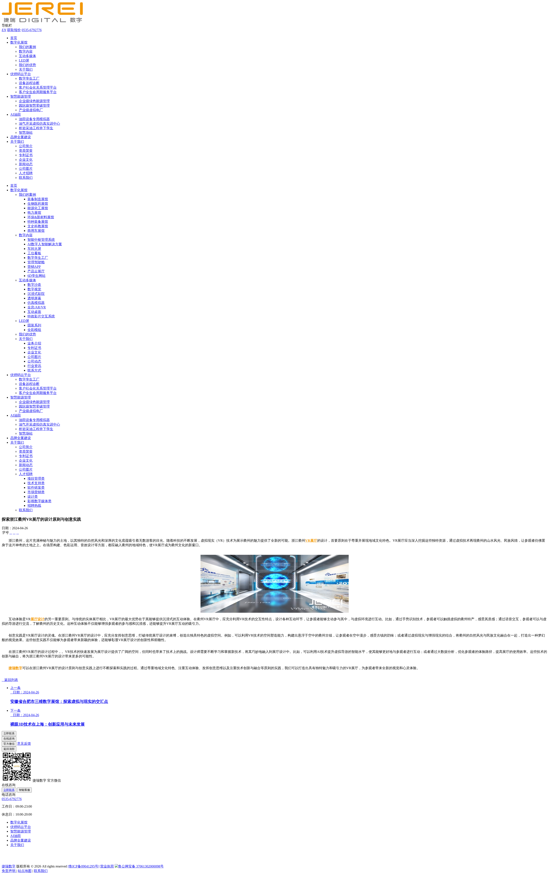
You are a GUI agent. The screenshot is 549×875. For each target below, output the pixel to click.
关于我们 (26, 69)
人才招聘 (26, 173)
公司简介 (26, 146)
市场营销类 (36, 492)
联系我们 (26, 177)
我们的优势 (27, 65)
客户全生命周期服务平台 (38, 92)
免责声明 (9, 871)
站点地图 (25, 871)
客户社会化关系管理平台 (38, 87)
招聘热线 (34, 505)
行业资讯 (34, 366)
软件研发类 (36, 487)
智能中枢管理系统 (41, 239)
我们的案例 (27, 47)
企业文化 (26, 159)
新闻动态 (26, 164)
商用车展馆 (36, 230)
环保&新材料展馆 (40, 217)
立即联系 (9, 790)
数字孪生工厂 (29, 78)
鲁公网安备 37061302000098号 (141, 866)
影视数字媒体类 (39, 501)
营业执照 (107, 866)
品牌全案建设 (20, 137)
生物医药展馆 (37, 203)
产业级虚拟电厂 (31, 110)
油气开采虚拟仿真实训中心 (39, 123)
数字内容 (26, 51)
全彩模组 (34, 330)
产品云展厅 (36, 271)
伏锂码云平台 (20, 74)
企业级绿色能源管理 (34, 101)
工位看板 (34, 253)
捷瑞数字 (15, 668)
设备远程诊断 (29, 83)
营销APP (34, 266)
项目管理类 (36, 478)
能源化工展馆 (37, 208)
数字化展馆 (18, 42)
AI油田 (15, 114)
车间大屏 (34, 248)
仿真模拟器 (36, 303)
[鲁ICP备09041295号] (83, 866)
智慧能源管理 (20, 96)
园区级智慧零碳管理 (34, 105)
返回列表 (10, 680)
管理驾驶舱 (36, 262)
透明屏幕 (34, 298)
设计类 (32, 496)
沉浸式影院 (36, 294)
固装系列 (34, 325)
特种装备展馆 (37, 221)
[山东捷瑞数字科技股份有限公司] (44, 21)
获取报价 (14, 30)
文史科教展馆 (37, 226)
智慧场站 (26, 132)
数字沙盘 (34, 285)
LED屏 (24, 60)
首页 (13, 38)
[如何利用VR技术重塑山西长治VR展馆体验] (275, 611)
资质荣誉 (26, 150)
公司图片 (26, 168)
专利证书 (26, 155)
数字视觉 (34, 289)
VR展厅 (311, 540)
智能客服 (24, 790)
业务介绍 (34, 343)
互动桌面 (34, 312)
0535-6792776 (32, 30)
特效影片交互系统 (41, 316)
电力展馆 (34, 212)
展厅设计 (37, 619)
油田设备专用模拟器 (34, 119)
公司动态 (34, 361)
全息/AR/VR (36, 307)
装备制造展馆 (37, 199)
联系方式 (34, 370)
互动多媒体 (27, 56)
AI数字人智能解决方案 (44, 244)
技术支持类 (36, 483)
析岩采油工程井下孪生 (36, 128)
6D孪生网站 (36, 276)
